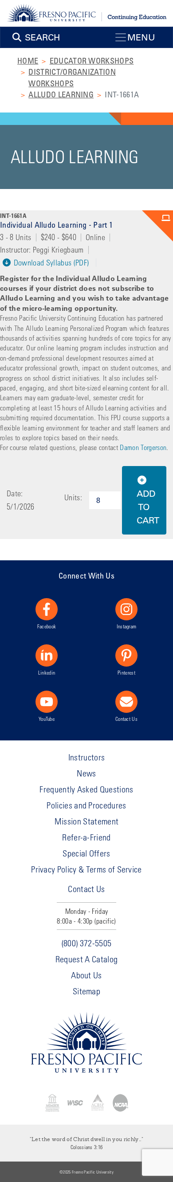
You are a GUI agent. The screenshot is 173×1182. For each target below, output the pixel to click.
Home (27, 60)
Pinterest (126, 672)
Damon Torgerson (143, 447)
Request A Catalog (86, 959)
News (86, 773)
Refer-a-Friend (86, 837)
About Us (86, 975)
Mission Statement (86, 821)
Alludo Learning (61, 94)
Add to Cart (148, 507)
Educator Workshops (92, 60)
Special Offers (86, 853)
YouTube (47, 718)
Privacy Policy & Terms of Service (86, 869)
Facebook (46, 626)
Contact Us (126, 718)
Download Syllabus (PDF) (50, 262)
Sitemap (86, 991)
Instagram (127, 626)
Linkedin (46, 672)
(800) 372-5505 (86, 943)
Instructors (86, 757)
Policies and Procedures (86, 805)
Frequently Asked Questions (86, 789)
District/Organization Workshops (72, 77)
